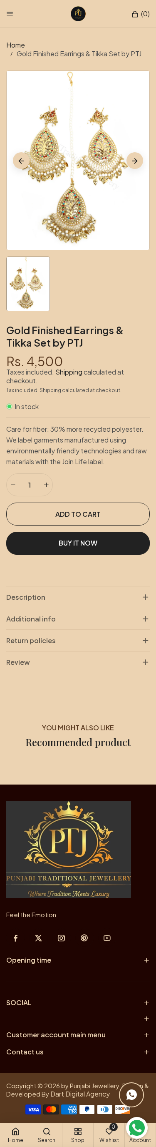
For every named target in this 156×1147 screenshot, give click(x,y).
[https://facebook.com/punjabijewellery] (15, 937)
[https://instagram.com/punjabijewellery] (61, 937)
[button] (140, 14)
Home (15, 44)
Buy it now (78, 542)
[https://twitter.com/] (38, 937)
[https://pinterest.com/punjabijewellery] (84, 937)
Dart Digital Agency (80, 1093)
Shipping (68, 371)
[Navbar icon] (10, 14)
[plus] (46, 485)
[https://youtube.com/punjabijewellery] (107, 937)
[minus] (13, 485)
